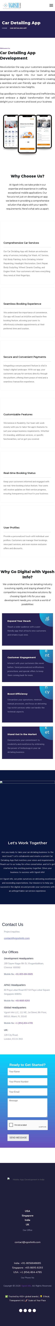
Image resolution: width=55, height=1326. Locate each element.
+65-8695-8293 (22, 1001)
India (27, 1220)
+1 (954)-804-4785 (24, 1023)
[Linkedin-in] (29, 1310)
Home (4, 28)
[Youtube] (34, 1310)
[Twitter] (20, 1310)
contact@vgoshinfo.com (17, 938)
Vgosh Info (26, 1285)
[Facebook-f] (25, 1310)
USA (27, 1211)
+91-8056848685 (31, 1263)
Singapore (27, 1215)
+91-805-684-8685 (24, 974)
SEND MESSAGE (18, 1137)
